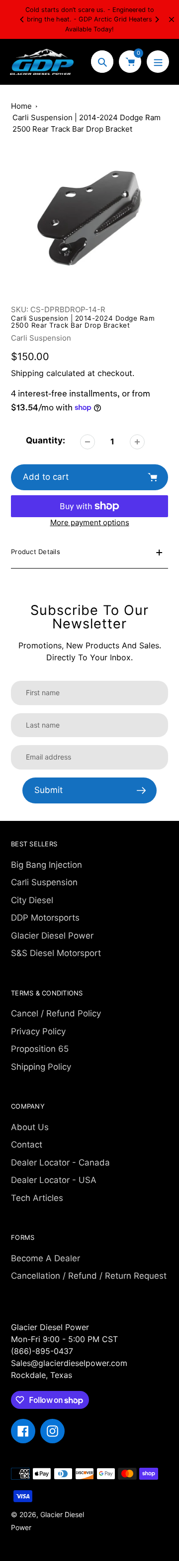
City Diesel (32, 900)
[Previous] (22, 19)
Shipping (27, 373)
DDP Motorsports (45, 918)
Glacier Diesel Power (52, 936)
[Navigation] (158, 61)
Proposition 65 (40, 1049)
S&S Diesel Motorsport (56, 953)
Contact (26, 1145)
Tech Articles (37, 1198)
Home (21, 106)
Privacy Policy (38, 1031)
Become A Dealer (45, 1258)
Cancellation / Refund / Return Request (89, 1276)
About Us (30, 1127)
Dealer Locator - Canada (60, 1163)
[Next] (157, 19)
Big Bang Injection (46, 865)
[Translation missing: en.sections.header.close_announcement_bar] (172, 19)
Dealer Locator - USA (53, 1180)
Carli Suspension (41, 338)
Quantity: (45, 440)
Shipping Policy (41, 1067)
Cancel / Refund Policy (56, 1013)
